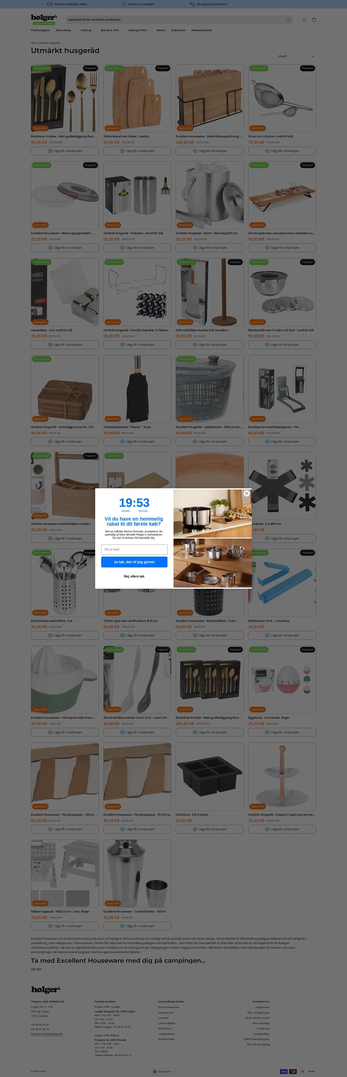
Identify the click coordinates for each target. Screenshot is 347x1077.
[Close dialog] (246, 493)
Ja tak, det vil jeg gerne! (134, 562)
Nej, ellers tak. (134, 576)
